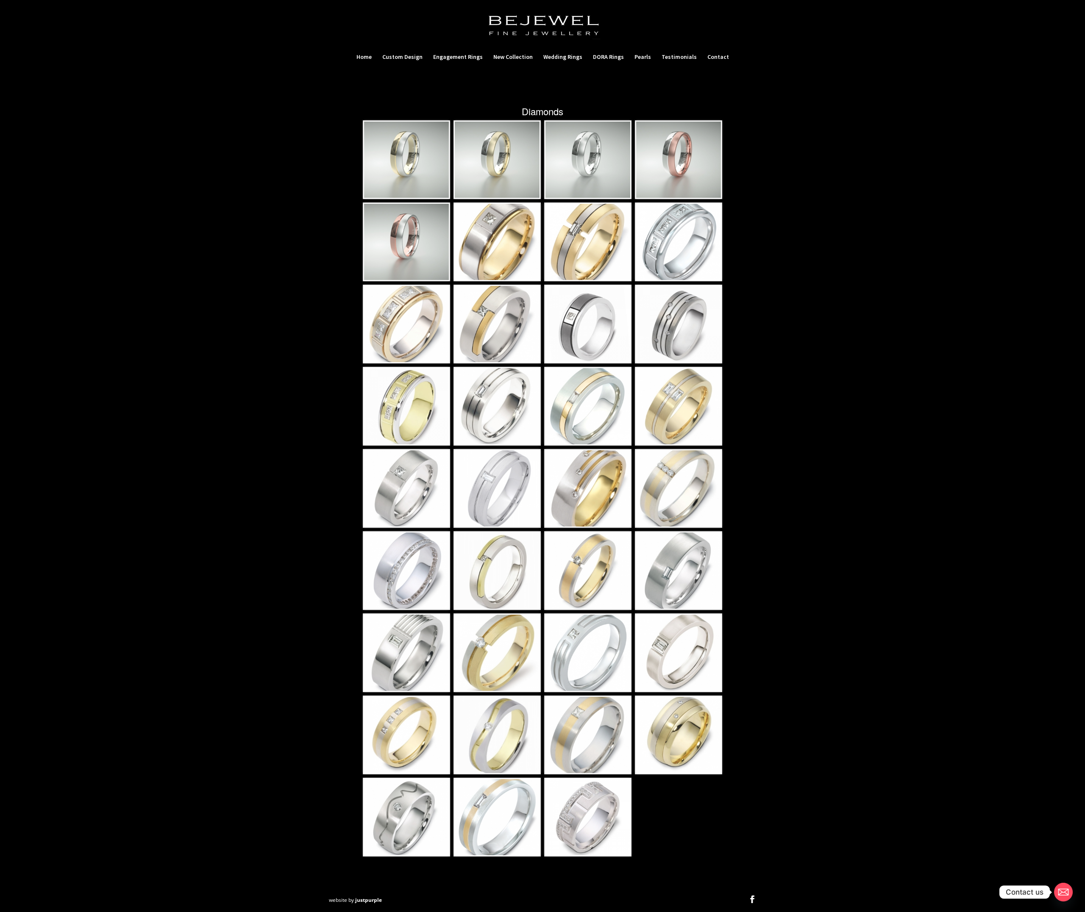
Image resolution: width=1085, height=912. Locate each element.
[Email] (1063, 892)
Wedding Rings (562, 57)
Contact (718, 57)
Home (364, 57)
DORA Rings (608, 57)
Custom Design (402, 57)
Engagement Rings (458, 57)
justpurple (368, 900)
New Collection (513, 57)
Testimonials (679, 57)
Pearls (642, 57)
